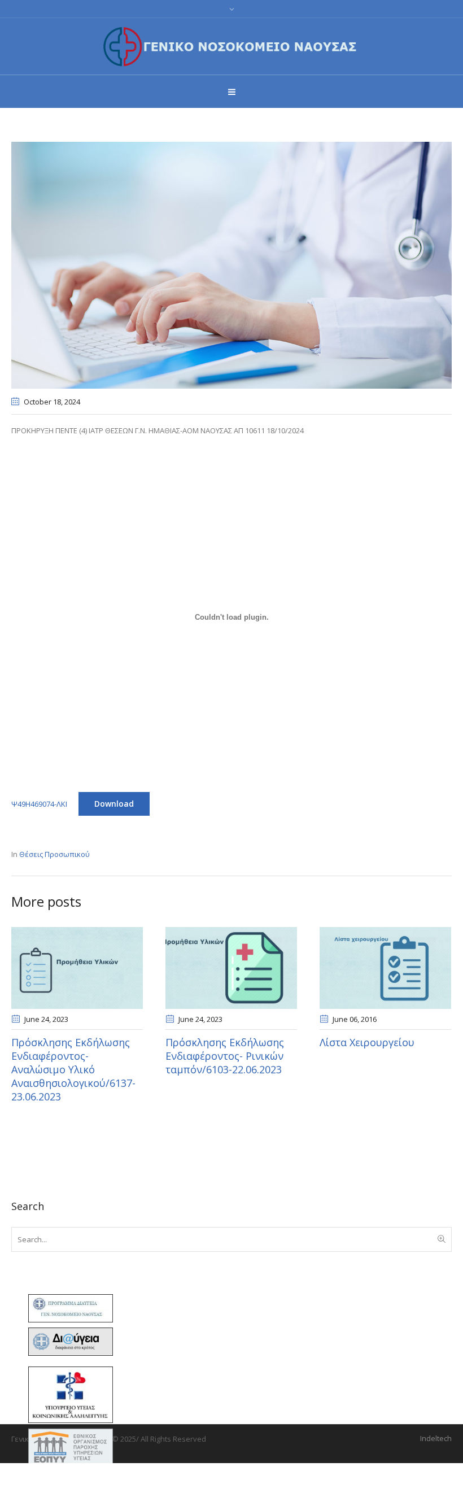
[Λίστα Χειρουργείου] (385, 967)
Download (114, 803)
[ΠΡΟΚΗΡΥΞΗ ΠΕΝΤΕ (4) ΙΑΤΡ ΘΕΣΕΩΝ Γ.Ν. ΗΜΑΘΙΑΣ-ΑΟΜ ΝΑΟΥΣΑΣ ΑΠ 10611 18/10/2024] (231, 264)
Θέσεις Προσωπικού (54, 854)
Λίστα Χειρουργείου (367, 1042)
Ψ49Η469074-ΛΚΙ (39, 804)
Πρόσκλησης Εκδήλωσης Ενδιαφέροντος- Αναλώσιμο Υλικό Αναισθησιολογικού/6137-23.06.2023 (73, 1069)
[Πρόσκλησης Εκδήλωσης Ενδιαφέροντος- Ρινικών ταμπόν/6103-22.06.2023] (231, 967)
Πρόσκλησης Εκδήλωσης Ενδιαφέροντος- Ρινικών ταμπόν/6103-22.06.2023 (224, 1055)
